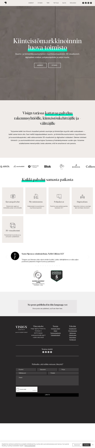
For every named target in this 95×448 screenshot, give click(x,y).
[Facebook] (86, 3)
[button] (83, 3)
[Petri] (52, 265)
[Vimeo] (91, 3)
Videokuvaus (72, 335)
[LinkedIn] (88, 3)
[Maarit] (45, 265)
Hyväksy (86, 445)
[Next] (88, 257)
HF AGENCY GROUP (22, 332)
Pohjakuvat (72, 339)
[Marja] (54, 265)
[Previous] (7, 257)
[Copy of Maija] (40, 265)
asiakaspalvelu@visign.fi (38, 335)
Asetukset (77, 445)
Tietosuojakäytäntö (29, 446)
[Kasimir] (47, 265)
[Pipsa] (59, 265)
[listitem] (12, 200)
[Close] (93, 445)
